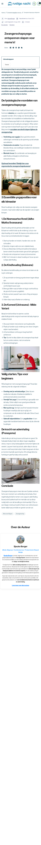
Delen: (6, 47)
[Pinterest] (16, 47)
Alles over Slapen (7, 513)
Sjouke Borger (11, 18)
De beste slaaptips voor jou (14, 12)
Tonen (7, 65)
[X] (13, 47)
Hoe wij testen (4, 24)
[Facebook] (10, 47)
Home (3, 12)
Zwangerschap (20, 513)
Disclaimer (12, 24)
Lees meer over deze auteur (20, 585)
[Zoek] (34, 3)
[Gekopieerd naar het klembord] (21, 47)
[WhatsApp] (19, 47)
